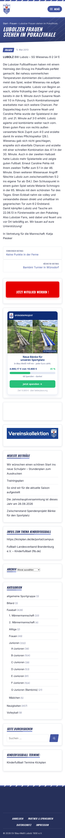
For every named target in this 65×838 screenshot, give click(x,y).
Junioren (14, 642)
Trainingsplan (15, 480)
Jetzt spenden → (32, 384)
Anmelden (17, 818)
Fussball (11, 610)
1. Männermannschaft (21, 615)
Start (5, 23)
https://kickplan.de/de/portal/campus (30, 539)
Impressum (42, 825)
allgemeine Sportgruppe (21, 596)
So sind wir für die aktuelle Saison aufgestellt (28, 490)
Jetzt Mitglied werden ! (32, 292)
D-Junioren (17, 669)
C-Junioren (17, 662)
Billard (10, 603)
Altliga (12, 629)
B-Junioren (17, 655)
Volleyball (12, 712)
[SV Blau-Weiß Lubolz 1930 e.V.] (6, 9)
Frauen (13, 23)
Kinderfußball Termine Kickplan (26, 762)
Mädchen (14, 697)
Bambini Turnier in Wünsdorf (41, 265)
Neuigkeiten (14, 705)
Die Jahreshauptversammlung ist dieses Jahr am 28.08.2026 (32, 501)
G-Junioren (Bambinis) (24, 689)
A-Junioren (17, 648)
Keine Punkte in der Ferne (22, 252)
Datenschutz (23, 825)
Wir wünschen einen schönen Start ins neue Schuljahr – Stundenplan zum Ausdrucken (31, 469)
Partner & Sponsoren (40, 818)
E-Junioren (17, 676)
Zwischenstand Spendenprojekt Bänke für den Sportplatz (31, 513)
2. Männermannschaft (22, 622)
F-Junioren (17, 682)
